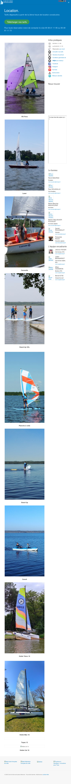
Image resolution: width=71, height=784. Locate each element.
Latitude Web (46, 774)
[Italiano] (64, 1)
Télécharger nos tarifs (17, 21)
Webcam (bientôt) (57, 76)
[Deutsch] (62, 1)
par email (62, 49)
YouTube (54, 69)
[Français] (65, 1)
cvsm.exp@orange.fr (60, 253)
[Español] (61, 1)
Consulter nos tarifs (58, 52)
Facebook (55, 63)
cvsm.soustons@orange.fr (54, 182)
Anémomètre (55, 73)
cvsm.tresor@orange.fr (60, 234)
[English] (59, 1)
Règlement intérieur (58, 60)
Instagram (55, 66)
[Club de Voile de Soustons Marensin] (7, 2)
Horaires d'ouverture (58, 55)
